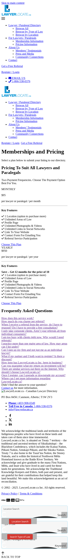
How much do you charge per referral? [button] (23, 321)
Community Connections (30, 56)
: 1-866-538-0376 (30, 406)
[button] (34, 19)
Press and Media (25, 53)
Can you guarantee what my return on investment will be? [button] (33, 365)
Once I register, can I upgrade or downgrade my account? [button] (33, 375)
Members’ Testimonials (28, 50)
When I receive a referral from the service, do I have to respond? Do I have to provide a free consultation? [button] (31, 326)
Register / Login (10, 72)
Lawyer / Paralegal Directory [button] (24, 102)
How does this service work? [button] (17, 318)
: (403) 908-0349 (21, 403)
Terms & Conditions (31, 493)
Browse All (22, 28)
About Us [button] (13, 124)
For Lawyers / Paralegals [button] (22, 114)
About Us (13, 47)
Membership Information (29, 41)
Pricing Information (26, 44)
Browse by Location (27, 34)
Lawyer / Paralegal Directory (24, 25)
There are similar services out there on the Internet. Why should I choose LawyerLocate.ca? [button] (32, 370)
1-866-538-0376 (20, 81)
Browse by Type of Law (29, 31)
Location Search (20, 521)
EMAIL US (18, 78)
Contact (12, 60)
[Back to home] (16, 15)
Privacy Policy (9, 493)
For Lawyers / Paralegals (22, 37)
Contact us (7, 387)
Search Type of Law (20, 536)
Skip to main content (12, 2)
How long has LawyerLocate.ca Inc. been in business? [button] (31, 362)
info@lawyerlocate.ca (20, 409)
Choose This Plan (11, 244)
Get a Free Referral (12, 66)
